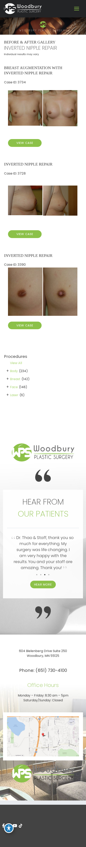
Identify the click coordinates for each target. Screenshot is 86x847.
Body (14, 371)
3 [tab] (45, 575)
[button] (43, 584)
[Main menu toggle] (76, 8)
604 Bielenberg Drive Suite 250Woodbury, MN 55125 (43, 653)
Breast (15, 379)
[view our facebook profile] (3, 826)
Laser (14, 395)
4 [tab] (49, 575)
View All (16, 363)
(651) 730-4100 (51, 670)
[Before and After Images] (43, 132)
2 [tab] (41, 575)
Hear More (43, 585)
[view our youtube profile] (14, 826)
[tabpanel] (43, 553)
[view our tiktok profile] (20, 826)
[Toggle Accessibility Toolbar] (9, 828)
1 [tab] (37, 575)
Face (14, 387)
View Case (24, 143)
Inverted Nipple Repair (28, 164)
